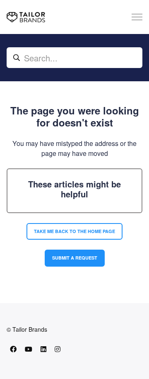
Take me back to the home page (74, 231)
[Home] (26, 17)
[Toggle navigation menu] (137, 17)
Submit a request (74, 258)
